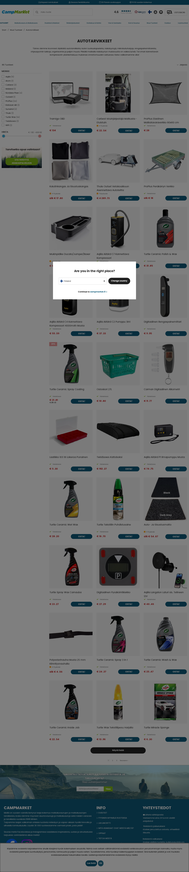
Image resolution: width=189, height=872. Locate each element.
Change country (119, 281)
